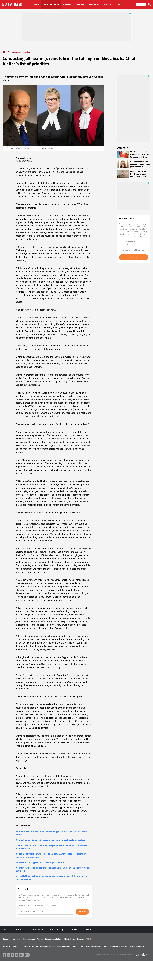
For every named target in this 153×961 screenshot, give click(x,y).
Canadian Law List (36, 929)
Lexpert (6, 929)
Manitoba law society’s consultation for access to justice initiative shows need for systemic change (140, 154)
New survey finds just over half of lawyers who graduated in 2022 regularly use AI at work (140, 164)
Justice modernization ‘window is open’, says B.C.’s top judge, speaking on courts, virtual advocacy (51, 855)
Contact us (26, 946)
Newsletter (16, 939)
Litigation (26, 52)
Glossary (6, 939)
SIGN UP (82, 912)
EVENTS (80, 4)
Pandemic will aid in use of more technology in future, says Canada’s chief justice (51, 833)
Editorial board (69, 939)
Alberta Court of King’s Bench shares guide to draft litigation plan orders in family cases (139, 174)
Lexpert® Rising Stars (58, 929)
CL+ (119, 4)
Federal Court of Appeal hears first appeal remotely (41, 862)
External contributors (53, 939)
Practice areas (14, 52)
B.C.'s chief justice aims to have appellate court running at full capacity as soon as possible (51, 878)
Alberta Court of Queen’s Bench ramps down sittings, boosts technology (50, 839)
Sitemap (80, 939)
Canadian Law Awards (82, 929)
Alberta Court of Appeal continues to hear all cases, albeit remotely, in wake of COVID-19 (53, 869)
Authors (40, 939)
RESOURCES (94, 4)
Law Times (19, 929)
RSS (88, 939)
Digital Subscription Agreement (115, 946)
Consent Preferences (61, 946)
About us (16, 946)
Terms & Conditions (93, 946)
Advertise (6, 946)
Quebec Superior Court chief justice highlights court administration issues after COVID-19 (51, 847)
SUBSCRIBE (109, 4)
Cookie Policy (45, 946)
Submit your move (137, 946)
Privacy (35, 946)
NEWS (36, 4)
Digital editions (29, 939)
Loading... (141, 4)
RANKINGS (67, 4)
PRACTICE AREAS (51, 4)
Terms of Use (77, 946)
